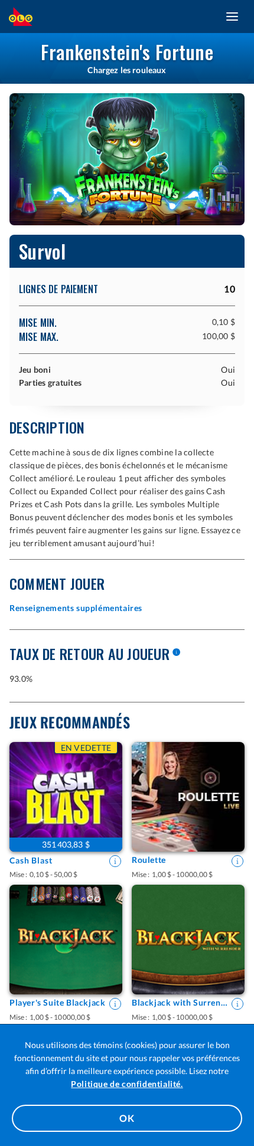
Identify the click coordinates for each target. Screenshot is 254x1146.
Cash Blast (31, 860)
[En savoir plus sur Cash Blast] (115, 861)
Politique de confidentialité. (127, 1084)
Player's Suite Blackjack (57, 1002)
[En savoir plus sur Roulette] (237, 861)
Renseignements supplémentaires (75, 608)
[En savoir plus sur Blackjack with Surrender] (237, 1004)
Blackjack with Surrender (180, 1002)
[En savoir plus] (176, 652)
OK (127, 1118)
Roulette (149, 860)
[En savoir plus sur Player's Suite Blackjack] (115, 1004)
